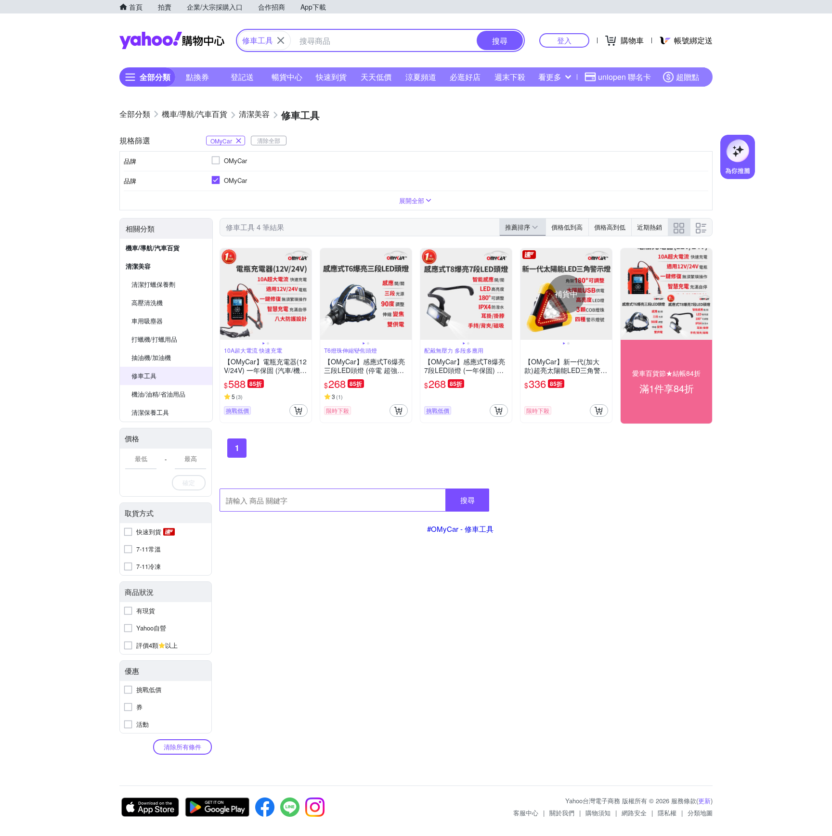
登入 (564, 40)
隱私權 (667, 812)
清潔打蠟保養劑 (153, 284)
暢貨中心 (287, 76)
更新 (704, 800)
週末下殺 (509, 76)
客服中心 (525, 812)
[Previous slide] (226, 294)
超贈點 (687, 76)
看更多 (549, 76)
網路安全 (634, 812)
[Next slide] (305, 294)
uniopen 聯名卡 (624, 76)
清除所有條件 (182, 746)
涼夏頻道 (420, 76)
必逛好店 (465, 76)
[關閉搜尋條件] (280, 40)
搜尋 (467, 500)
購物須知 (598, 812)
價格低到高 (567, 227)
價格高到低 (609, 227)
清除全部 (268, 140)
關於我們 (561, 812)
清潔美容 (138, 265)
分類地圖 (700, 812)
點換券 (197, 76)
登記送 (242, 76)
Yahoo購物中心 (171, 40)
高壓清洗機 (147, 302)
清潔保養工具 (150, 412)
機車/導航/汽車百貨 (153, 247)
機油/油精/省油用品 (158, 394)
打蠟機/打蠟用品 (154, 339)
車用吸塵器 (147, 320)
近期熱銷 (649, 227)
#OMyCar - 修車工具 (460, 529)
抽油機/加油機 (151, 357)
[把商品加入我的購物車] (298, 410)
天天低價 (376, 76)
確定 (188, 482)
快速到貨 (331, 76)
